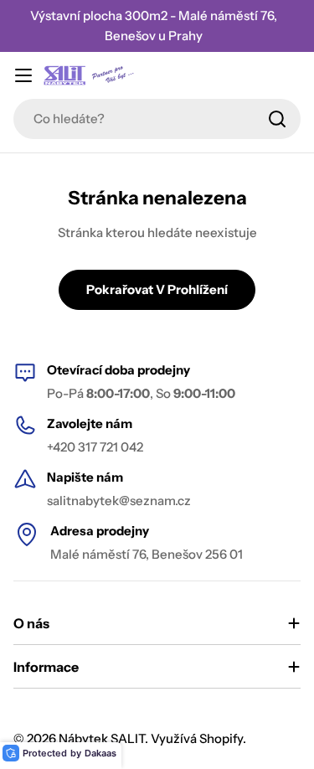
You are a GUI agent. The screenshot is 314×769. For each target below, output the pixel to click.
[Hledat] (277, 119)
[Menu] (23, 75)
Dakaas (100, 753)
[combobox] (157, 119)
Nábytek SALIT (102, 738)
